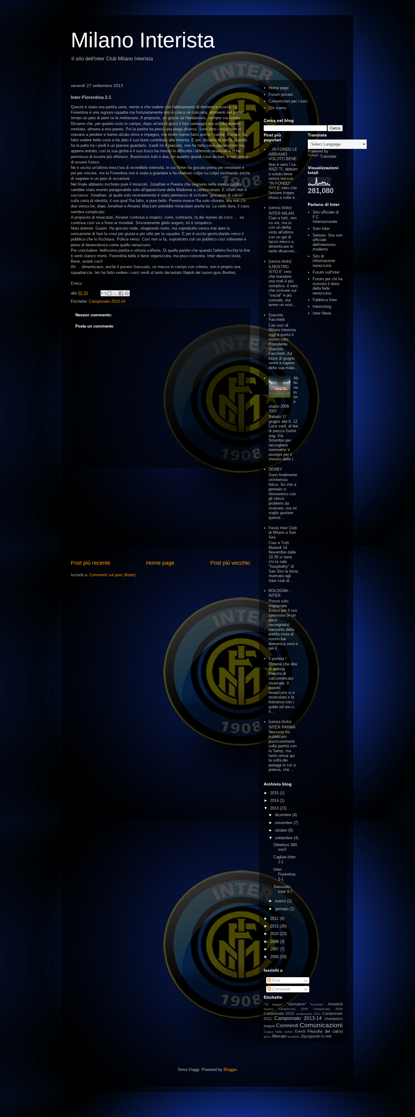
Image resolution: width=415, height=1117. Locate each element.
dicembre (283, 815)
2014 (275, 800)
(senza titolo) (280, 207)
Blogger (230, 1069)
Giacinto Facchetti (277, 317)
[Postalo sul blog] (109, 293)
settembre (284, 838)
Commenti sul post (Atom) (112, 575)
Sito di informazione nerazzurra (324, 261)
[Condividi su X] (115, 293)
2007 (275, 949)
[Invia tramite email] (104, 293)
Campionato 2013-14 (107, 301)
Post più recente (90, 563)
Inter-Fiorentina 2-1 (284, 874)
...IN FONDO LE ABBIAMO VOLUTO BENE (283, 154)
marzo (281, 901)
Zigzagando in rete (316, 1036)
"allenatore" (296, 1004)
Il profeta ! (277, 658)
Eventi (300, 1031)
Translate (328, 156)
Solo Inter (321, 228)
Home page (160, 563)
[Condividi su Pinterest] (127, 293)
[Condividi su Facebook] (121, 293)
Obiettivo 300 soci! (285, 847)
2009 (275, 941)
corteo (288, 1031)
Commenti (280, 989)
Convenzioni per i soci (288, 101)
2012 (275, 918)
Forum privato (281, 94)
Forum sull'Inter (326, 272)
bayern (268, 1009)
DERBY (275, 469)
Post (275, 980)
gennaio (282, 909)
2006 (275, 956)
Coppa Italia (273, 1031)
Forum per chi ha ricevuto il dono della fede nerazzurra (327, 286)
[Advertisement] (160, 513)
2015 (275, 793)
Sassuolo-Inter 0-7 (283, 889)
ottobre (281, 830)
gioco (267, 1036)
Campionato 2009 (328, 1009)
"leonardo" (317, 1004)
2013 (275, 808)
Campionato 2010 (279, 1013)
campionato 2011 (308, 1013)
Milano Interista (143, 40)
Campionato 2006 (293, 1009)
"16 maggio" (273, 1004)
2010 (275, 933)
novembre (284, 822)
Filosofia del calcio (325, 1031)
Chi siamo (277, 108)
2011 (275, 926)
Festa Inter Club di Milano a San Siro (283, 533)
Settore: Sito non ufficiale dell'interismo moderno (327, 242)
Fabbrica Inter (325, 300)
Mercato (279, 1036)
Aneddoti (335, 1004)
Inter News (322, 313)
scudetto (294, 1036)
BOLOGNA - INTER (279, 593)
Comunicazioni (321, 1024)
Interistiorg (322, 306)
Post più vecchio (230, 563)
